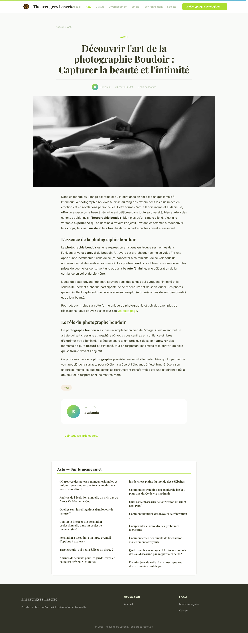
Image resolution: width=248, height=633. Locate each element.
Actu (88, 6)
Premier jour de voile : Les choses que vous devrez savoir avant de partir (156, 564)
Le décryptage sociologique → (205, 6)
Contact (184, 610)
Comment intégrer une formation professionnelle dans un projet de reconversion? (81, 525)
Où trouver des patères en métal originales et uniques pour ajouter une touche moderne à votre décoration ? (88, 485)
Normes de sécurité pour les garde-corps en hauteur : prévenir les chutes (87, 559)
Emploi (136, 6)
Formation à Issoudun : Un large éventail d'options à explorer (85, 539)
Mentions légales (189, 604)
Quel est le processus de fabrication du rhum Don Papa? (157, 503)
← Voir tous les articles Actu (79, 435)
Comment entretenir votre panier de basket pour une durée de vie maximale (156, 491)
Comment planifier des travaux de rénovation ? (158, 515)
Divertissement (118, 6)
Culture (100, 6)
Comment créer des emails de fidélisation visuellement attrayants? (155, 540)
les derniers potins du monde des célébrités (157, 481)
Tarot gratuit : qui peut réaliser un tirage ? (86, 549)
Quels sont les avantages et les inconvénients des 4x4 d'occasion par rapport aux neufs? (157, 552)
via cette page (127, 311)
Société (171, 6)
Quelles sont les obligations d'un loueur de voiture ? (86, 511)
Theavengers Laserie (49, 6)
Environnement (154, 6)
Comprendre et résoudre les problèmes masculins (154, 528)
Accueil (76, 6)
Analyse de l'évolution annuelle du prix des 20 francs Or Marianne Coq (89, 499)
